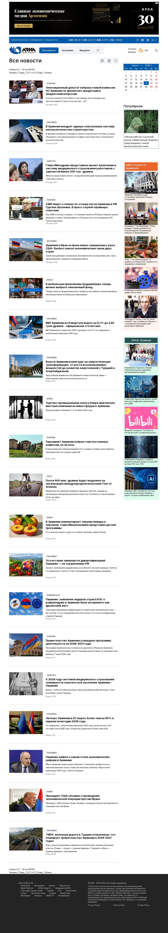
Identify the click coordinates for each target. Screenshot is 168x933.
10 (126, 79)
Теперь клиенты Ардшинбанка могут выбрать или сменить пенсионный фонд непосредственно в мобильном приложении (81, 293)
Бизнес (50, 280)
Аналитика (65, 893)
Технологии (70, 890)
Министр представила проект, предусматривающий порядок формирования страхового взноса (81, 177)
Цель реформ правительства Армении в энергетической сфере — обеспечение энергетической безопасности (76, 377)
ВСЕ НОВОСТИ (26, 883)
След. (40, 72)
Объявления (63, 895)
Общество (51, 161)
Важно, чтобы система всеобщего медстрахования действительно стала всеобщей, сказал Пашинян (80, 691)
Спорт (49, 476)
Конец (48, 72)
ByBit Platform (27, 888)
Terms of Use (119, 905)
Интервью (25, 895)
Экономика (67, 50)
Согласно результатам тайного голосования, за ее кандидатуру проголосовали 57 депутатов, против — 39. (75, 99)
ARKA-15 (50, 895)
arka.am (126, 893)
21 (146, 83)
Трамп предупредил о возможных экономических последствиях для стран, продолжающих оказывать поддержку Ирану (81, 257)
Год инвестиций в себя (32, 890)
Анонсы (38, 895)
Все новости (48, 50)
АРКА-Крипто (44, 888)
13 (141, 79)
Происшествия (38, 893)
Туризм (50, 890)
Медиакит (85, 50)
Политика (51, 83)
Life (59, 890)
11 (131, 79)
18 (131, 83)
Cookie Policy (143, 905)
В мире (49, 792)
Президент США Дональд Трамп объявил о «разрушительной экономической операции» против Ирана (82, 804)
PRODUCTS (52, 40)
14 (146, 79)
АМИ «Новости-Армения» (136, 166)
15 (151, 79)
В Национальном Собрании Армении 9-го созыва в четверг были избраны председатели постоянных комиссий (80, 450)
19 (136, 83)
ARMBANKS (36, 40)
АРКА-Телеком (141, 340)
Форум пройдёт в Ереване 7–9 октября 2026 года (69, 410)
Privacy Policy (94, 905)
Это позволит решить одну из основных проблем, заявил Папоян (76, 532)
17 (126, 83)
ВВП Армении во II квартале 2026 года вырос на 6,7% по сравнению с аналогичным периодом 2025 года (78, 331)
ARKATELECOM (19, 40)
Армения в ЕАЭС (53, 595)
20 (141, 83)
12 (136, 79)
